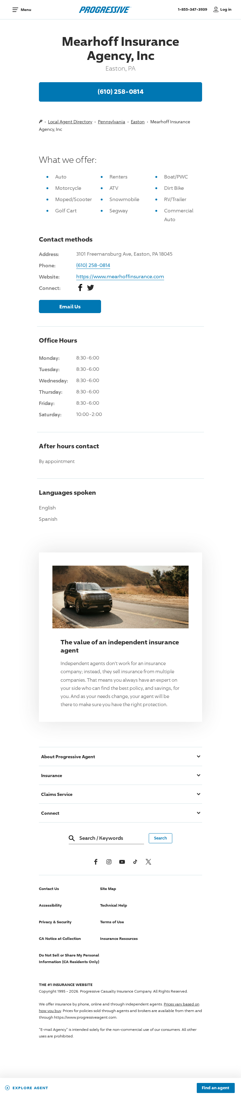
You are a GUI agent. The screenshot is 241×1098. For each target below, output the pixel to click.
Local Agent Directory (70, 121)
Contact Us (49, 888)
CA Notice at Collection (60, 938)
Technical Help (113, 905)
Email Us (70, 306)
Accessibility (50, 905)
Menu (26, 9)
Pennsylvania (111, 121)
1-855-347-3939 (194, 9)
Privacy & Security (55, 921)
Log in (226, 9)
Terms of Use (112, 921)
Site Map (108, 888)
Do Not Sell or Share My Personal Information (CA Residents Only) (69, 958)
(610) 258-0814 (121, 91)
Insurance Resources (119, 938)
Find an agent (215, 1087)
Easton (138, 121)
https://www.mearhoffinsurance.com (120, 277)
